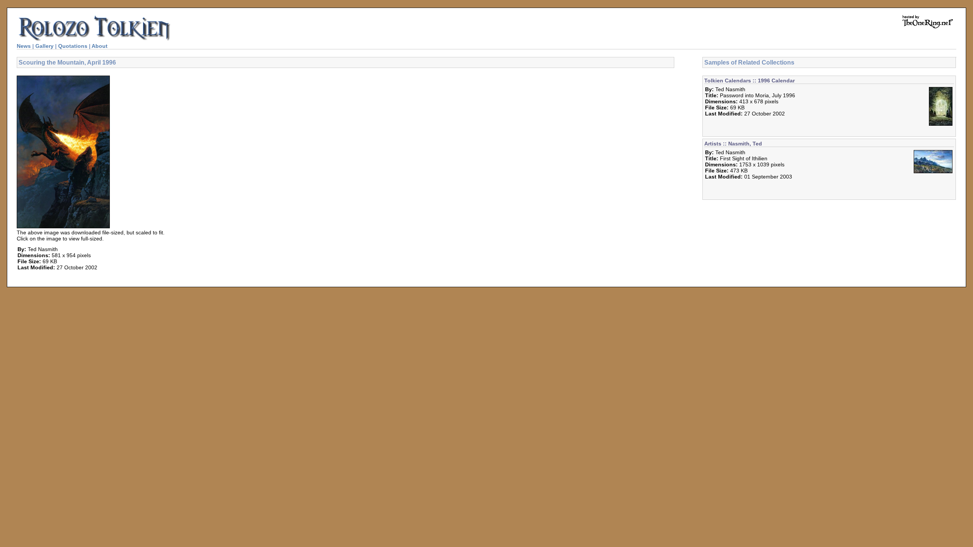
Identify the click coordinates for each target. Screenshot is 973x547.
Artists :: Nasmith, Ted (733, 144)
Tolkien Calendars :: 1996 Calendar (749, 80)
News (24, 46)
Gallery (44, 46)
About (100, 46)
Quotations (72, 46)
